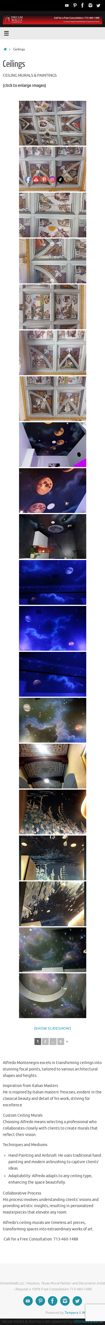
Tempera (71, 1312)
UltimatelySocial (88, 1321)
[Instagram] (90, 5)
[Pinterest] (75, 5)
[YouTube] (67, 5)
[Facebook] (83, 5)
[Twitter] (98, 5)
